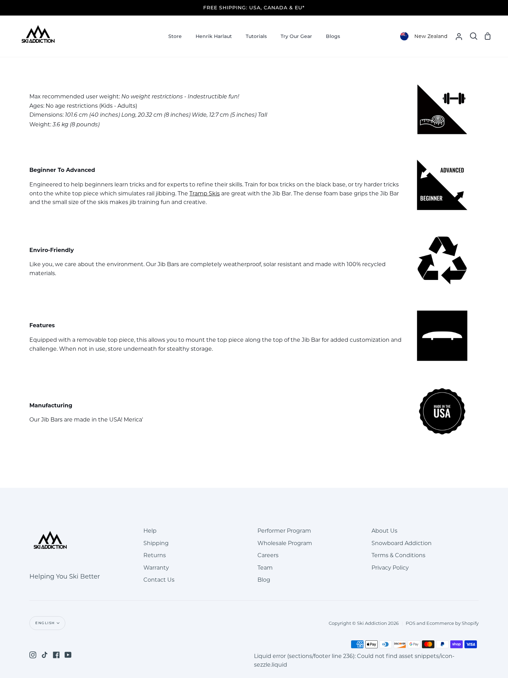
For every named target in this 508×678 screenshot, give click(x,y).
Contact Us (159, 580)
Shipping (156, 543)
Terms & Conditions (398, 555)
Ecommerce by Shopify (452, 623)
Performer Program (284, 530)
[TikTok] (44, 654)
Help (150, 530)
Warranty (156, 567)
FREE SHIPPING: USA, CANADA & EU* (254, 7)
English (45, 623)
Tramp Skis (204, 193)
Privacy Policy (390, 567)
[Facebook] (56, 654)
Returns (154, 555)
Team (265, 567)
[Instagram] (32, 654)
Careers (268, 555)
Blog (263, 580)
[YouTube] (68, 654)
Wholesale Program (284, 543)
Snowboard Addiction (401, 543)
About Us (384, 530)
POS (410, 623)
